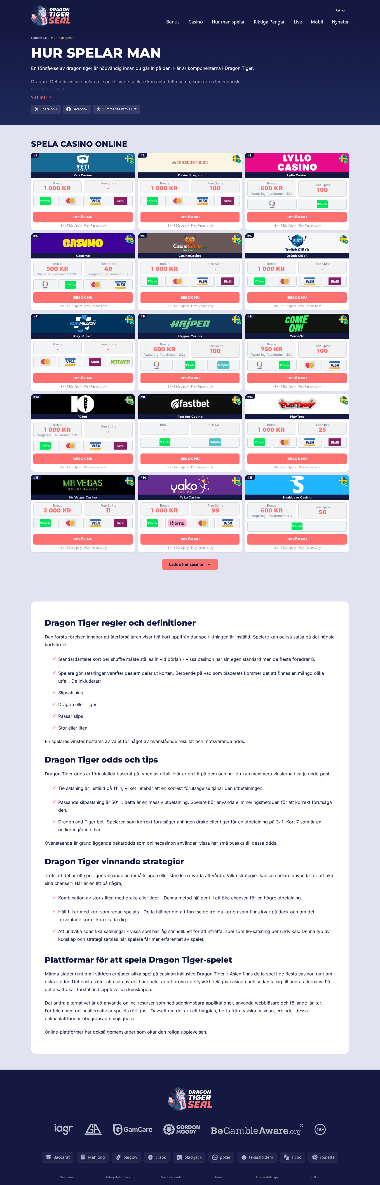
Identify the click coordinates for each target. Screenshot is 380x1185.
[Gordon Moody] (181, 1129)
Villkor (315, 1177)
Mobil (317, 22)
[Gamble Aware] (257, 1129)
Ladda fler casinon (187, 564)
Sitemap (218, 1177)
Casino (196, 22)
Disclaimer (67, 1177)
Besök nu (82, 217)
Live (298, 22)
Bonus (173, 22)
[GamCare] (132, 1129)
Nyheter (340, 22)
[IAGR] (64, 1129)
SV (338, 10)
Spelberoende (171, 1177)
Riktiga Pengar (269, 22)
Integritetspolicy (118, 1177)
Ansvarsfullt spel (267, 1177)
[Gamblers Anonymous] (93, 1129)
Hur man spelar (228, 22)
